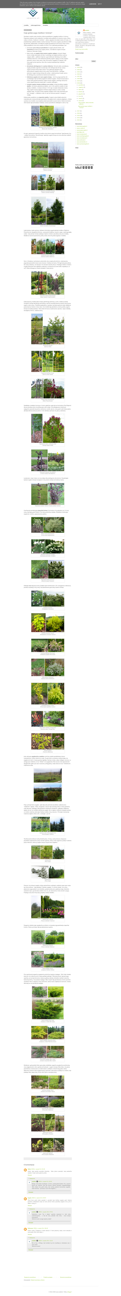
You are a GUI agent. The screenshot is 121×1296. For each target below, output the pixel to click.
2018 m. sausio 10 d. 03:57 (39, 1197)
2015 (78, 113)
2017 (78, 111)
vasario (81, 98)
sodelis (34, 1181)
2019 (78, 80)
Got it (100, 4)
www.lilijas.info (80, 132)
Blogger (69, 1292)
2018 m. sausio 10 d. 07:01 (45, 1212)
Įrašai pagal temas (35, 25)
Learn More (92, 4)
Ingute (29, 1197)
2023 (78, 74)
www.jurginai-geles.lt (82, 130)
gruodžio (81, 85)
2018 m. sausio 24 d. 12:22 (45, 1240)
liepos (80, 89)
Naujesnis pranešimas (30, 1277)
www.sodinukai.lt (81, 140)
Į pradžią (26, 25)
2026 (78, 67)
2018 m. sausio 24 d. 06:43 (41, 1228)
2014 (78, 115)
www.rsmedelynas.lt (82, 138)
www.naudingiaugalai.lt (83, 136)
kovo (80, 96)
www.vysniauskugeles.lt (83, 143)
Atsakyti (30, 1175)
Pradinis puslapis (48, 1277)
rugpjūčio (81, 87)
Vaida (29, 1169)
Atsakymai (32, 1178)
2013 (78, 117)
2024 (78, 71)
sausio (80, 100)
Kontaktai (45, 25)
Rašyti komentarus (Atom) (37, 1280)
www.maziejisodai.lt (82, 134)
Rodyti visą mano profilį (81, 49)
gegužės (81, 94)
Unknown (30, 1228)
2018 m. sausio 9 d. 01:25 (38, 1169)
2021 (78, 76)
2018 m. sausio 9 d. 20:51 (45, 1181)
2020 (78, 78)
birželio (81, 91)
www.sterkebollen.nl (82, 142)
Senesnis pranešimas (65, 1277)
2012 (78, 120)
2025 (78, 69)
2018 (78, 83)
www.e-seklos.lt (81, 128)
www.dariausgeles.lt (82, 126)
